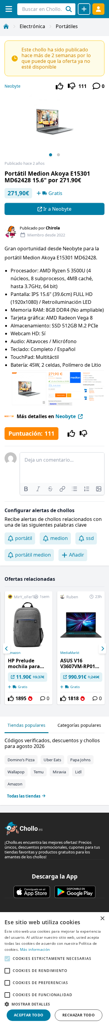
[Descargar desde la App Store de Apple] (32, 892)
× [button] (102, 918)
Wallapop (16, 772)
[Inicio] (6, 26)
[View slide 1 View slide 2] (54, 127)
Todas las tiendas (23, 796)
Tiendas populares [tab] (26, 725)
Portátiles (67, 26)
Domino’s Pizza (21, 759)
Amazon (14, 653)
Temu (39, 772)
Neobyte (12, 86)
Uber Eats (52, 759)
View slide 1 (50, 154)
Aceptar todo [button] (29, 1015)
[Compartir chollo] (84, 9)
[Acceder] (98, 9)
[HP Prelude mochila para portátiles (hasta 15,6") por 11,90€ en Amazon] (28, 647)
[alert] (54, 969)
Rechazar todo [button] (78, 1015)
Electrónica (32, 26)
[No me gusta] (71, 86)
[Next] (102, 648)
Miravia (59, 772)
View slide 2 (58, 154)
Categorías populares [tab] (79, 725)
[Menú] (9, 9)
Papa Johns (80, 759)
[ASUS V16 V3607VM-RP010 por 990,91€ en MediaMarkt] (81, 647)
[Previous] (6, 648)
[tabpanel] (54, 767)
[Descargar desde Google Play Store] (74, 892)
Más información (35, 949)
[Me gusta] (59, 86)
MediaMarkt (69, 653)
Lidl (78, 772)
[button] (54, 1004)
